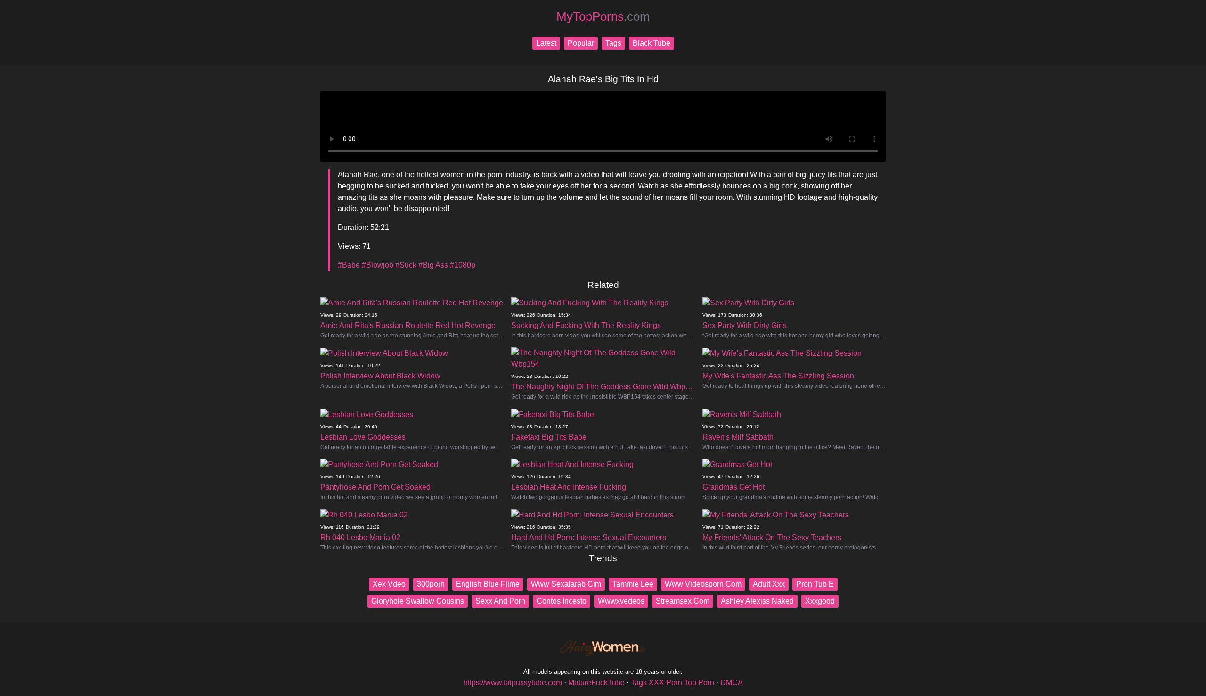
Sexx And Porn (500, 601)
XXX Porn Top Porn (681, 683)
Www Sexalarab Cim (566, 584)
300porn (431, 584)
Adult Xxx (769, 584)
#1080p (462, 265)
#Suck (405, 265)
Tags (613, 43)
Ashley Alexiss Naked (757, 601)
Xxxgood (820, 601)
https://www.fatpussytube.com (513, 683)
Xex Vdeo (389, 584)
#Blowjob (377, 265)
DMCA (731, 683)
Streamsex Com (682, 601)
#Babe (349, 265)
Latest (546, 43)
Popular (581, 43)
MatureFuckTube (596, 683)
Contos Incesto (562, 601)
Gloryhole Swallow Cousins (417, 601)
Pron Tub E (815, 584)
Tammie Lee (632, 584)
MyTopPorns (603, 16)
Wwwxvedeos (621, 601)
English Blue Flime (488, 584)
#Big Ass (433, 265)
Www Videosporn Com (703, 584)
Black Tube (651, 43)
